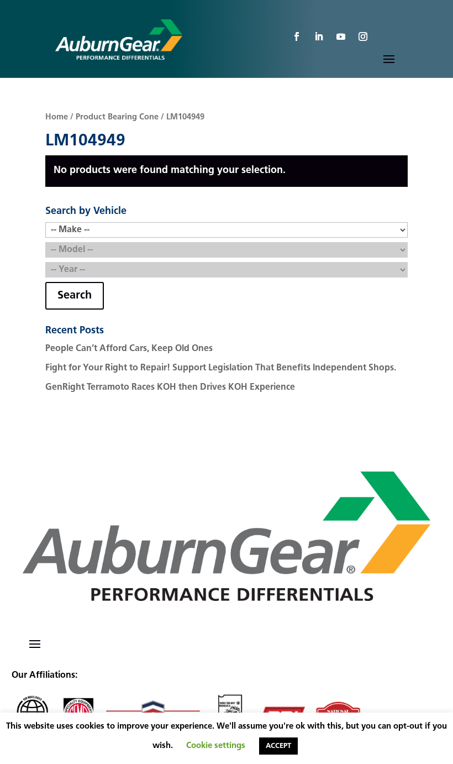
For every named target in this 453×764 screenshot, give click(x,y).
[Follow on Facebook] (296, 36)
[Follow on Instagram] (363, 36)
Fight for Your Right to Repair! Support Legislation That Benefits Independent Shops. (220, 368)
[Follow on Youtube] (341, 36)
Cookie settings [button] (215, 746)
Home (56, 117)
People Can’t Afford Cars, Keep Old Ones (129, 348)
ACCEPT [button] (278, 746)
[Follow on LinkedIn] (319, 36)
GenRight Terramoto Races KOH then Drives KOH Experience (170, 387)
